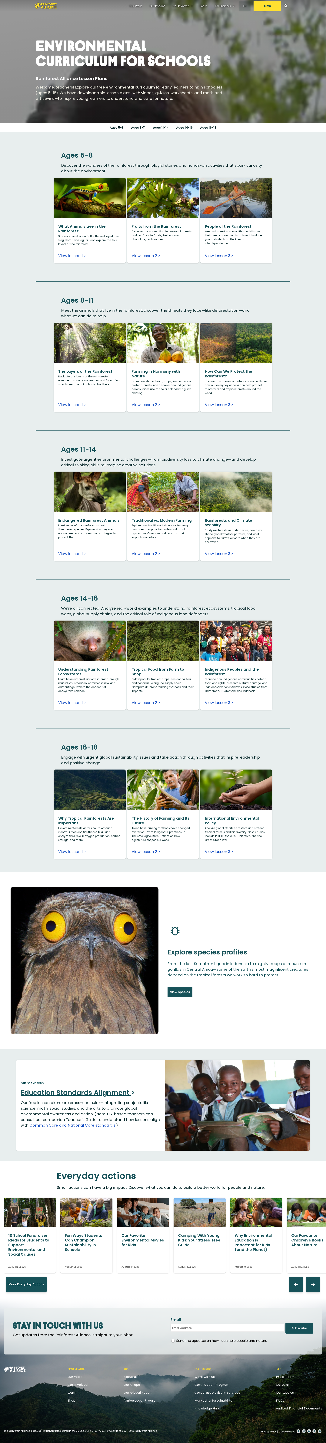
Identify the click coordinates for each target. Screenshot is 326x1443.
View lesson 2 (144, 255)
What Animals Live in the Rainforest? (82, 229)
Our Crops (132, 1385)
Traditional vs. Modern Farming (162, 520)
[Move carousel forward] (313, 1284)
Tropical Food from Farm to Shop (158, 672)
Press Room (285, 1377)
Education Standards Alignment (76, 1092)
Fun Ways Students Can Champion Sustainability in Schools (83, 1242)
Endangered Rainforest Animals (89, 520)
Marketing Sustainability (213, 1400)
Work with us (205, 1377)
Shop (71, 1400)
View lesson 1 (70, 255)
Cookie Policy (286, 1431)
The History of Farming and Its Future (161, 821)
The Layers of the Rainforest (85, 371)
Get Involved (181, 6)
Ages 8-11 (138, 127)
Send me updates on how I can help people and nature (221, 1340)
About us (131, 1377)
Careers (282, 1385)
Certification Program (212, 1385)
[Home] (46, 5)
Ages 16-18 (208, 127)
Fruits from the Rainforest (156, 226)
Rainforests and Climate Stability (228, 523)
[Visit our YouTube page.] (319, 1431)
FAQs (280, 1400)
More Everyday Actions (26, 1284)
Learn (203, 6)
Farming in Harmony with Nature (156, 374)
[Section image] (90, 216)
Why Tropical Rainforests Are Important (86, 821)
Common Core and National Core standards (72, 1125)
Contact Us (285, 1392)
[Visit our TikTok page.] (314, 1431)
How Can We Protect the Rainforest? (228, 374)
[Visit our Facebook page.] (298, 1431)
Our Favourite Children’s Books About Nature (307, 1240)
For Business (223, 6)
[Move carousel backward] (296, 1284)
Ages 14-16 (184, 127)
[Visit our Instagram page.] (304, 1431)
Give (267, 6)
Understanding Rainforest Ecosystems (83, 672)
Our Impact (157, 6)
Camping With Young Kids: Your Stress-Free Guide (199, 1240)
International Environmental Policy (232, 821)
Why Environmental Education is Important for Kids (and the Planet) (253, 1242)
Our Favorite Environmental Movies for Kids (142, 1240)
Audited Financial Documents (299, 1408)
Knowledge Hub (207, 1408)
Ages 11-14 (161, 127)
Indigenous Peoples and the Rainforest (232, 672)
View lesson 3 (217, 255)
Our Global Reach (138, 1392)
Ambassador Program (141, 1400)
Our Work (135, 6)
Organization (76, 1369)
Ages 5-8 (117, 127)
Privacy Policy (269, 1431)
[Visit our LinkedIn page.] (309, 1431)
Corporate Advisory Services (217, 1392)
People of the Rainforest (228, 226)
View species (180, 992)
